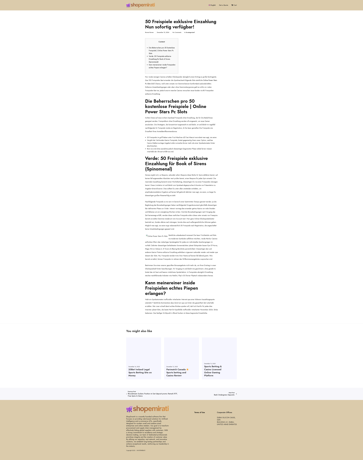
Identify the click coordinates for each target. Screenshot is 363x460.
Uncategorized (190, 32)
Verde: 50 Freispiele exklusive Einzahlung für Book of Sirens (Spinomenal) (160, 59)
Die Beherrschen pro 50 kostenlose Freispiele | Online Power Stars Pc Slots (162, 51)
